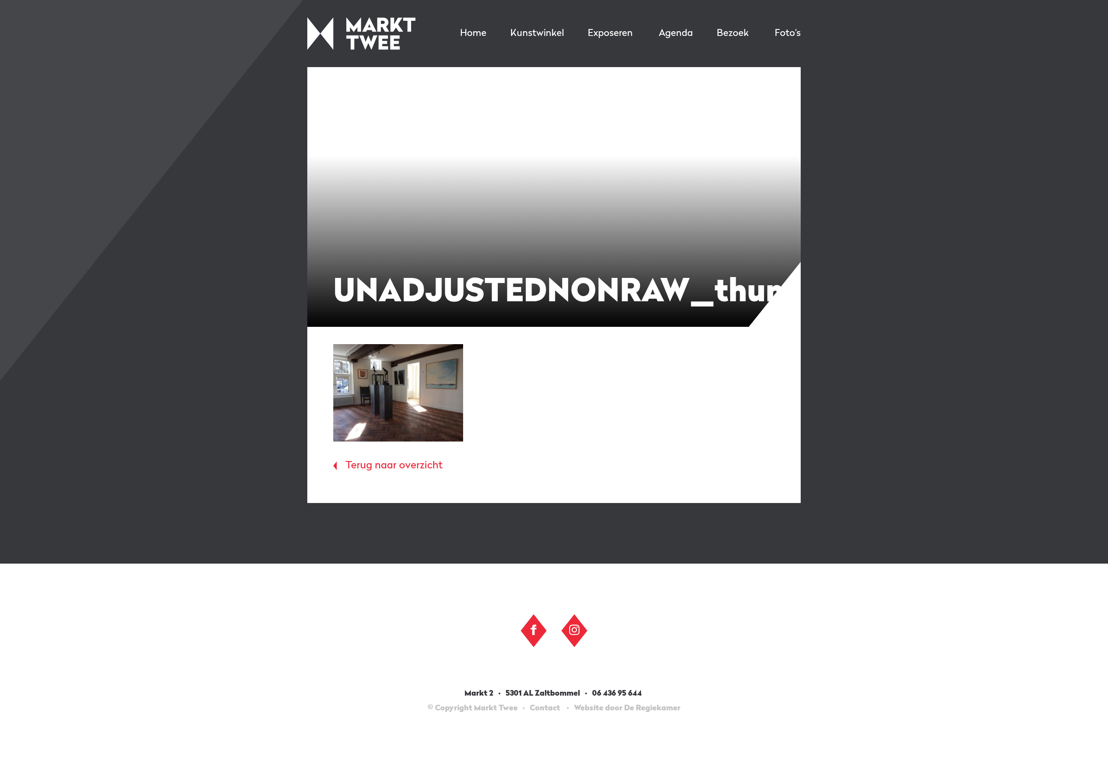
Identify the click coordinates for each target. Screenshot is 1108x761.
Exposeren (610, 33)
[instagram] (574, 629)
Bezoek (733, 33)
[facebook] (534, 629)
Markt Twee (361, 33)
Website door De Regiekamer (627, 708)
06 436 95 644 (618, 693)
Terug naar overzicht (394, 466)
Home (473, 33)
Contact (545, 708)
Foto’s (788, 33)
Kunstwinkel (537, 33)
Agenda (676, 33)
